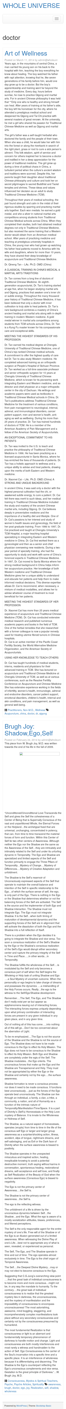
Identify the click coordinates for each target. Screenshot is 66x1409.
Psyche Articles (22, 1384)
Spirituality (38, 1384)
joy (27, 1387)
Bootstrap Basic (43, 1405)
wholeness (10, 1391)
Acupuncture (12, 713)
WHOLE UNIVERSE (31, 5)
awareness (54, 1384)
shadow (54, 1387)
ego (23, 1387)
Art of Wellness (26, 52)
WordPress (21, 1405)
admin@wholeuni (47, 60)
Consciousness (16, 1380)
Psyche (9, 1384)
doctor (30, 713)
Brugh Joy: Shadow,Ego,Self (29, 729)
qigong (43, 713)
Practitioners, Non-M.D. (21, 710)
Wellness (40, 710)
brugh (8, 1387)
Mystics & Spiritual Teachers (41, 1380)
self (46, 1387)
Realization (37, 1387)
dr (37, 713)
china (23, 713)
